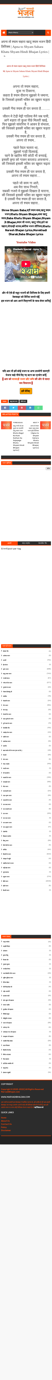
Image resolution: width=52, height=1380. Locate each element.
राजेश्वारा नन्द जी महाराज (9, 1032)
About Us (5, 1121)
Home (3, 1118)
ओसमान (5, 951)
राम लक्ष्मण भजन (7, 823)
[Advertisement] (26, 23)
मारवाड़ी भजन (6, 782)
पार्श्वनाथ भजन (6, 741)
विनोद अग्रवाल (7, 1054)
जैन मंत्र (5, 710)
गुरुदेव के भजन (7, 687)
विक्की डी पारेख (7, 1050)
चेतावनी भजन (6, 701)
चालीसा (5, 696)
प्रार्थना (5, 746)
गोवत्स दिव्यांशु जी (7, 692)
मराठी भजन (6, 768)
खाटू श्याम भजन (13, 401)
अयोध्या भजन (6, 656)
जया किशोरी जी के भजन (9, 973)
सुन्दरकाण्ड (6, 872)
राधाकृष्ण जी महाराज (8, 1036)
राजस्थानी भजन (7, 791)
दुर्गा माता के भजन (7, 723)
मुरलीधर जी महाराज (8, 1009)
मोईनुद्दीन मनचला (7, 1018)
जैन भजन (5, 705)
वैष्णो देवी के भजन (7, 845)
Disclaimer (6, 1130)
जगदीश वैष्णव (6, 969)
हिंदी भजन (5, 881)
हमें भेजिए (26, 391)
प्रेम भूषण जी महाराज (8, 1000)
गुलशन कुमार (6, 964)
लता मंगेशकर (6, 1045)
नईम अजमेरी (6, 991)
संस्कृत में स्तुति (7, 859)
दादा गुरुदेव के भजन (8, 719)
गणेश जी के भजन (7, 683)
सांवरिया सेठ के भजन (8, 863)
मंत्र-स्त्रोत (6, 764)
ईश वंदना (5, 665)
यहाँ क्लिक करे (38, 1107)
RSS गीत (5, 651)
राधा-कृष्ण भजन (7, 795)
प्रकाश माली (6, 996)
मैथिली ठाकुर (6, 1014)
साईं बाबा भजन (6, 868)
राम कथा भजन (7, 804)
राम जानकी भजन (7, 809)
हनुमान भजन (6, 877)
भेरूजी (4, 755)
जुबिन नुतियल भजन (8, 978)
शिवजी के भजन (7, 854)
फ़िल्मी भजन (6, 890)
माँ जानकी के (6, 773)
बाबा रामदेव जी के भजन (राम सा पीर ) (12, 750)
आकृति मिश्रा (6, 946)
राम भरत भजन (7, 818)
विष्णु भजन (5, 841)
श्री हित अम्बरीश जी (8, 1063)
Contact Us (6, 1124)
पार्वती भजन (6, 737)
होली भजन (5, 886)
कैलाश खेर (6, 960)
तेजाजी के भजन (7, 714)
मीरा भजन (5, 786)
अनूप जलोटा (6, 942)
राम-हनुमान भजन (7, 827)
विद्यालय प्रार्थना (7, 836)
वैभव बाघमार (6, 1059)
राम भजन (5, 813)
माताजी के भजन (7, 777)
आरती (4, 660)
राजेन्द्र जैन (6, 1027)
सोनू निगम (5, 1068)
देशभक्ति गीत (6, 728)
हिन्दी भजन (23, 401)
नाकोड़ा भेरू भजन (7, 732)
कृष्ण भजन (6, 669)
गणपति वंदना (6, 678)
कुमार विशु (5, 955)
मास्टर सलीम (6, 1005)
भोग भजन (5, 759)
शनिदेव (5, 850)
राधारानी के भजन (7, 800)
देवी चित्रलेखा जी (7, 987)
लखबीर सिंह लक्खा (8, 1041)
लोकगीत (5, 831)
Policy (4, 1127)
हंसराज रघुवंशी (6, 1072)
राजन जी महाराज (7, 1023)
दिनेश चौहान (6, 982)
